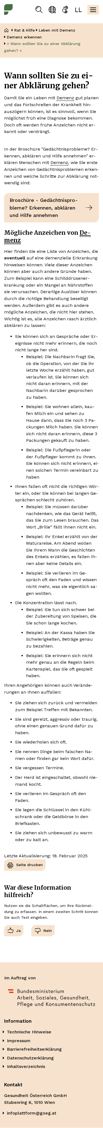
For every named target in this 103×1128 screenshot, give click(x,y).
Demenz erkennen (24, 37)
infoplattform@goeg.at (31, 1113)
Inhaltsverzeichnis (26, 1066)
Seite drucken (29, 865)
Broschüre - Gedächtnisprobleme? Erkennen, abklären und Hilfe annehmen (44, 207)
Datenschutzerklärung (30, 1058)
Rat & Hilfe (24, 30)
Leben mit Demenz (57, 30)
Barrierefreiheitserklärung (34, 1049)
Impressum (18, 1040)
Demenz (65, 97)
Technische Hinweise (29, 1031)
